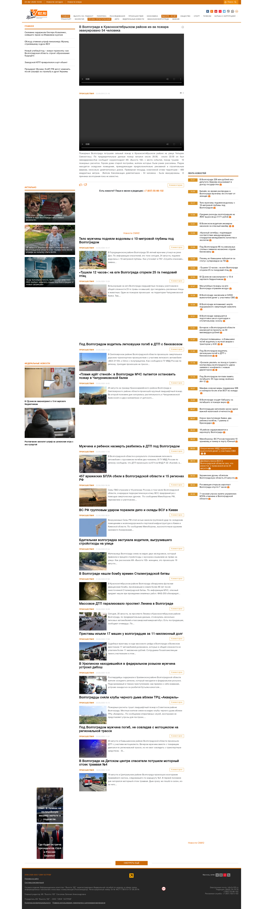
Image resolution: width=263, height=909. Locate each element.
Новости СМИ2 (131, 233)
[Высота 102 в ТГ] (224, 11)
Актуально (30, 187)
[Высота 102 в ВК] (207, 11)
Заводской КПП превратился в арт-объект (46, 62)
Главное (29, 26)
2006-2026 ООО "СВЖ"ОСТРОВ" (38, 875)
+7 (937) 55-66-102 (154, 191)
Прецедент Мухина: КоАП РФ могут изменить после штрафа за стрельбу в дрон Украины (47, 70)
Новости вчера (75, 2)
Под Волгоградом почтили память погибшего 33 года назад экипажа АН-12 (217, 379)
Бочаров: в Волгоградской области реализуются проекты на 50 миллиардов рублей (217, 330)
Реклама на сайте (32, 879)
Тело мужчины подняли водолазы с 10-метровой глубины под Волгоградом (217, 205)
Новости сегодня (54, 2)
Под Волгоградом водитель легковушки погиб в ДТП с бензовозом (213, 353)
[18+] (236, 11)
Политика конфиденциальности (38, 903)
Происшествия (86, 93)
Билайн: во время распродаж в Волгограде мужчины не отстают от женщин (217, 193)
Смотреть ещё (131, 863)
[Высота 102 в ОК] (211, 11)
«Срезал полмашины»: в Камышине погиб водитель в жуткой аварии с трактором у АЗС (217, 341)
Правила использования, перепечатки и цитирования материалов (78, 903)
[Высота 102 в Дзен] (220, 11)
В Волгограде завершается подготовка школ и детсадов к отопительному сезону (215, 318)
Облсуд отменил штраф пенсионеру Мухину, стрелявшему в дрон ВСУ (47, 43)
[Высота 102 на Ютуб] (216, 11)
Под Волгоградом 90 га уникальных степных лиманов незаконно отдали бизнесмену (217, 249)
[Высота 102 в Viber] (228, 11)
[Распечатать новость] (183, 27)
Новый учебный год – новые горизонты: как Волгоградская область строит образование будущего (47, 53)
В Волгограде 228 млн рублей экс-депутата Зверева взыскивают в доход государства (217, 182)
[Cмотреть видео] (232, 226)
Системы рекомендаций (34, 882)
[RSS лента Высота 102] (228, 875)
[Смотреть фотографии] (220, 185)
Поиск (230, 2)
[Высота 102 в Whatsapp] (232, 11)
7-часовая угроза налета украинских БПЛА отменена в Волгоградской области (218, 496)
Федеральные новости (37, 363)
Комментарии (175, 185)
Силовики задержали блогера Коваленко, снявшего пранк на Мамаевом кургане (46, 34)
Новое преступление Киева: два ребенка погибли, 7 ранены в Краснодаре (215, 420)
